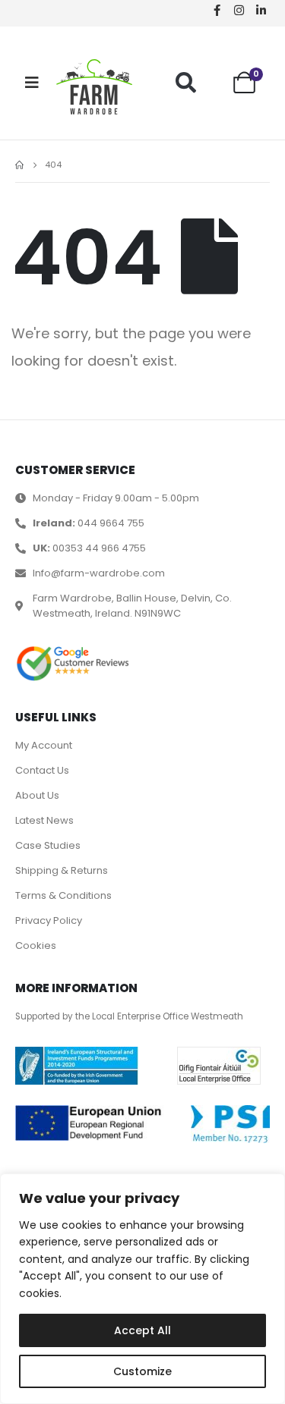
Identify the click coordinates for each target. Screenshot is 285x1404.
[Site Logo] (94, 87)
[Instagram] (239, 10)
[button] (185, 82)
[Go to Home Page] (19, 165)
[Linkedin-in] (261, 10)
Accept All (142, 1330)
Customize (142, 1371)
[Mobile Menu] (32, 83)
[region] (142, 1288)
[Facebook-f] (216, 10)
